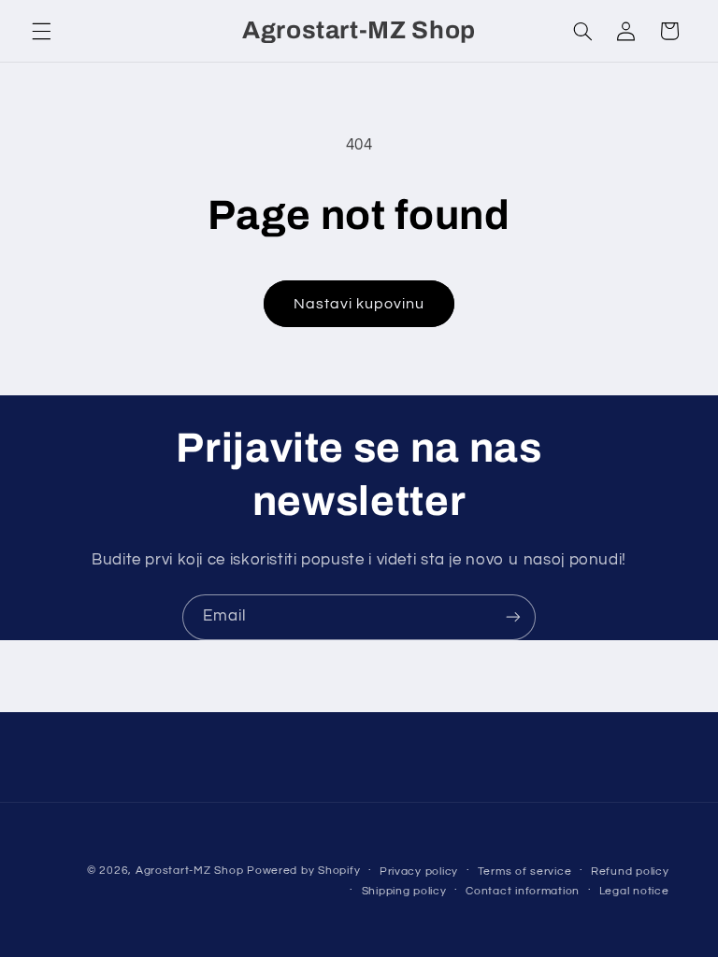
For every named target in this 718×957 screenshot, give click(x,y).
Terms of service (525, 871)
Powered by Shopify (303, 870)
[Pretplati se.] (513, 617)
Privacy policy (419, 871)
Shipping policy (404, 891)
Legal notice (634, 891)
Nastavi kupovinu (359, 303)
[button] (41, 30)
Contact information (523, 891)
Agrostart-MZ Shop (190, 870)
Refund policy (630, 871)
